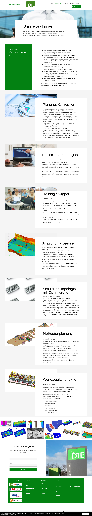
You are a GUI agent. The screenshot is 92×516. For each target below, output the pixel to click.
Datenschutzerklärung (11, 514)
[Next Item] (90, 429)
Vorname (11, 456)
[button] (66, 4)
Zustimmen (85, 513)
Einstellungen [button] (70, 513)
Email (11, 463)
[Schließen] (90, 514)
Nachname (26, 456)
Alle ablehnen (78, 513)
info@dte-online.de (74, 484)
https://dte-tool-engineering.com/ (52, 398)
